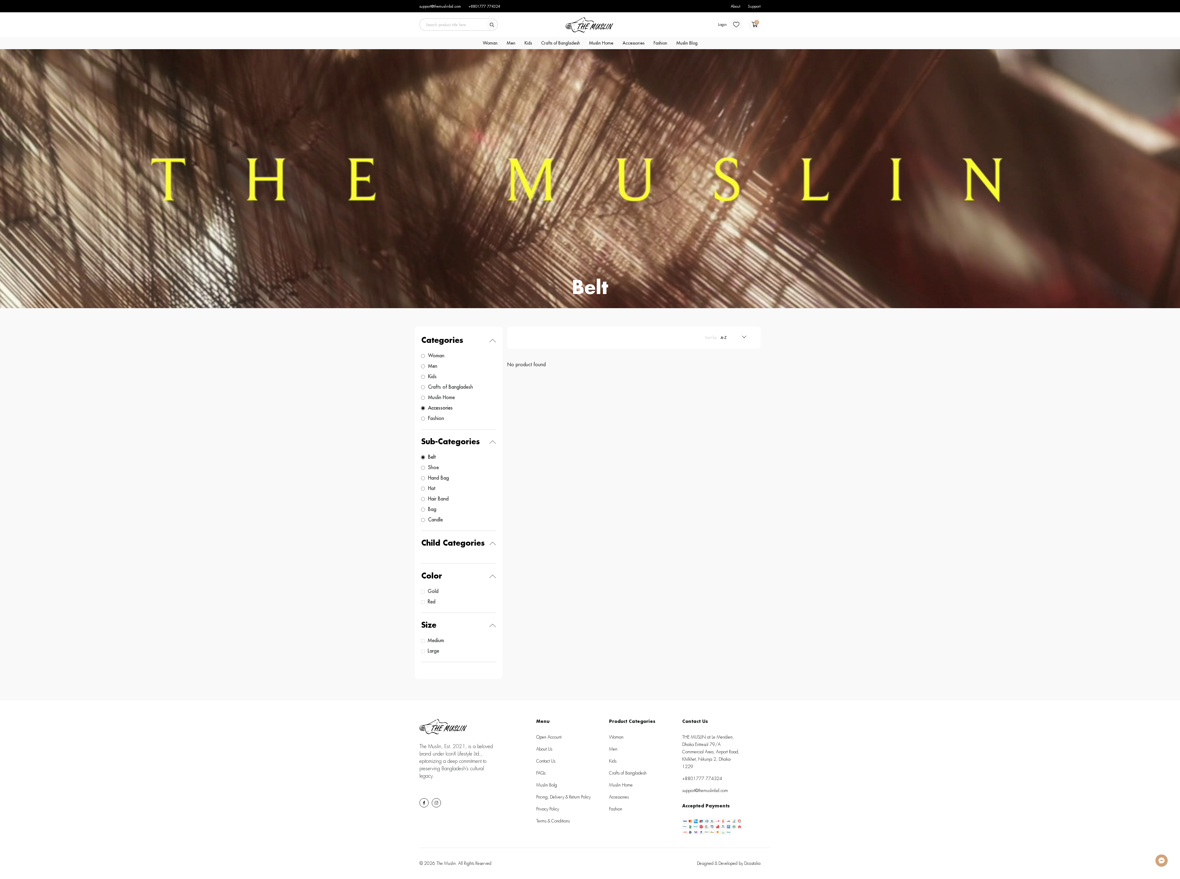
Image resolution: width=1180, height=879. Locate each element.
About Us (544, 749)
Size (428, 625)
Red (431, 601)
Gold (433, 591)
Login (722, 24)
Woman (490, 43)
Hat (431, 488)
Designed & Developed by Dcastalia (729, 863)
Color (431, 576)
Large (433, 651)
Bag (432, 509)
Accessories (633, 43)
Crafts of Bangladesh (560, 43)
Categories (442, 340)
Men (511, 43)
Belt (432, 457)
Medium (436, 640)
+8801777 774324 (484, 6)
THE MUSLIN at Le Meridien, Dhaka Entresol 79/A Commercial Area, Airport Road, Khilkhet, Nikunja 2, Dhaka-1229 (710, 752)
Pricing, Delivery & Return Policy (563, 797)
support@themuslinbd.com (440, 6)
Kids (528, 43)
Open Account (548, 737)
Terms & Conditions (553, 821)
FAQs (540, 773)
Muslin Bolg (546, 785)
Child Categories (453, 543)
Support (754, 6)
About (735, 6)
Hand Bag (438, 478)
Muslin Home (601, 43)
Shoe (433, 467)
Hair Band (438, 498)
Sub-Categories (450, 441)
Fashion (660, 43)
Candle (435, 519)
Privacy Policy (547, 809)
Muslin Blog (687, 43)
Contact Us (545, 761)
